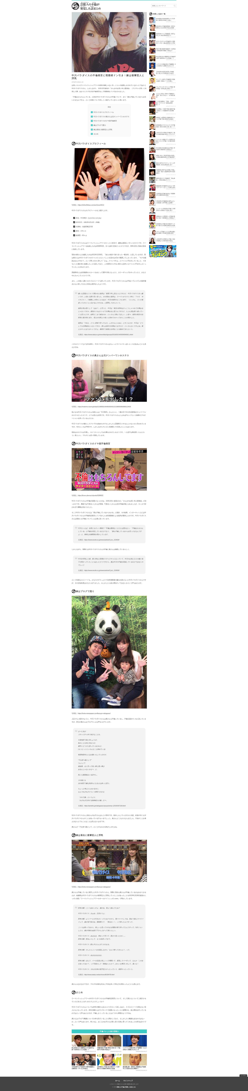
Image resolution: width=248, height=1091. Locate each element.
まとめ (96, 134)
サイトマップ (128, 1081)
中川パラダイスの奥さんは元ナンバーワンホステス (111, 116)
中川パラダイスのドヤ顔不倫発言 (105, 121)
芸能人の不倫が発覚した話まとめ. (126, 1087)
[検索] (174, 6)
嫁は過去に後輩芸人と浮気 (103, 129)
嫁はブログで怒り (100, 125)
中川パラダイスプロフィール (104, 112)
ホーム (117, 1081)
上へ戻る (243, 1075)
